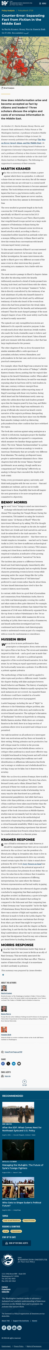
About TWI (6, 1321)
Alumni (34, 1321)
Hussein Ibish (39, 29)
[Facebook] (3, 1063)
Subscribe (5, 1292)
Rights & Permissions (34, 1346)
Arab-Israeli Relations (11, 1220)
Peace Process (29, 1220)
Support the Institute (21, 1321)
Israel (5, 1231)
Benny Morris (25, 29)
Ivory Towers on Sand (31, 864)
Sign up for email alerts (18, 1243)
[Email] (19, 1063)
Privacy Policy (19, 1346)
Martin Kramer (11, 29)
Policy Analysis (8, 10)
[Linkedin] (13, 1063)
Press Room (6, 1289)
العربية (26, 33)
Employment (6, 1346)
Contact (5, 1287)
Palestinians (16, 1231)
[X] (8, 1063)
